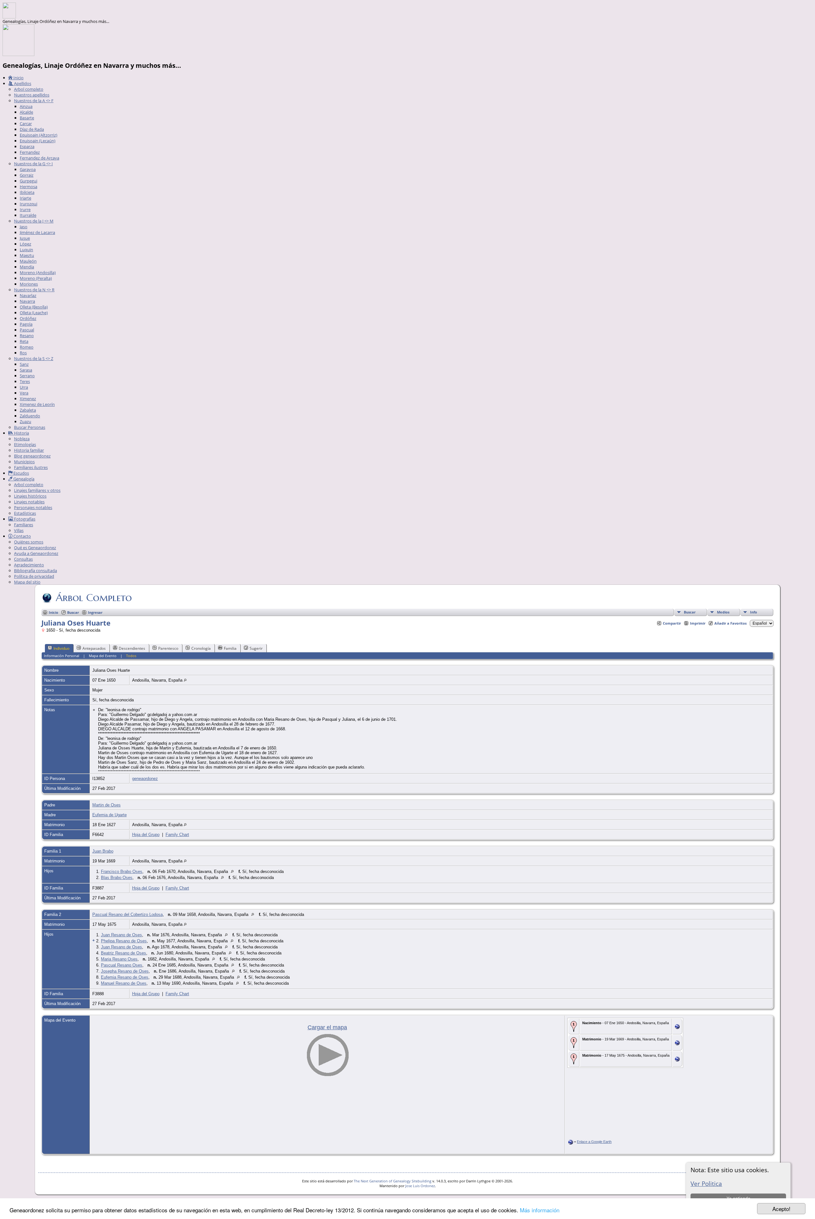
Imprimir (697, 623)
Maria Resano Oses (119, 959)
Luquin (26, 249)
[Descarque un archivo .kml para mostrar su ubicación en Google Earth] (677, 1027)
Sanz (24, 364)
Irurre (25, 209)
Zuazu (25, 421)
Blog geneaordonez (32, 456)
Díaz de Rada (32, 129)
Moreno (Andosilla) (38, 272)
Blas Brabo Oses (116, 877)
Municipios (24, 461)
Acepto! (781, 1209)
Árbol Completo (94, 597)
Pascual (27, 330)
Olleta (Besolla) (34, 307)
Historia (21, 433)
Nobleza (22, 439)
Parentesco (168, 648)
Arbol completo (28, 89)
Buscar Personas (29, 427)
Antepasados (94, 648)
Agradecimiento (29, 565)
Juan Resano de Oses (121, 934)
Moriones (29, 284)
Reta (24, 341)
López (25, 244)
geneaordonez (145, 778)
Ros (23, 353)
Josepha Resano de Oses (125, 971)
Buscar (690, 612)
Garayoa (28, 169)
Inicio (18, 78)
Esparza (27, 146)
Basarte (27, 118)
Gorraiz (26, 175)
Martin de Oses (106, 805)
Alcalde (26, 112)
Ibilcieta (27, 192)
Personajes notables (33, 507)
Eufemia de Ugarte (109, 814)
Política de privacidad (34, 576)
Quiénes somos (28, 542)
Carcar (26, 123)
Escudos (20, 473)
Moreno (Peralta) (36, 278)
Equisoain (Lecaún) (37, 141)
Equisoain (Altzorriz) (38, 135)
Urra (24, 387)
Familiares (23, 525)
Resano (27, 335)
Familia (230, 648)
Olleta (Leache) (34, 312)
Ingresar (95, 612)
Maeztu (27, 255)
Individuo (61, 648)
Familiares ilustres (31, 467)
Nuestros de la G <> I (33, 164)
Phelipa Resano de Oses (124, 941)
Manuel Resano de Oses (123, 983)
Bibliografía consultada (35, 570)
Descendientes (132, 648)
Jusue (25, 238)
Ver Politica (706, 1183)
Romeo (26, 347)
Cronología (201, 648)
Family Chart (177, 834)
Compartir (672, 623)
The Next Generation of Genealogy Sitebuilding (392, 1181)
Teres (25, 381)
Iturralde (28, 215)
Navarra (27, 301)
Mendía (27, 267)
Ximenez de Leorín (37, 404)
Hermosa (28, 186)
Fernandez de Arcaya (39, 158)
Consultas (23, 559)
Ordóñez (28, 318)
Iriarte (25, 198)
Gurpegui (28, 181)
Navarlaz (28, 295)
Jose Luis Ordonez (420, 1185)
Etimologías (25, 444)
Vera (24, 393)
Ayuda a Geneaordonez (36, 553)
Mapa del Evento (103, 655)
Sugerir (256, 648)
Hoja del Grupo (145, 834)
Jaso (23, 227)
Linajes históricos (30, 496)
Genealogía (23, 479)
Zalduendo (30, 416)
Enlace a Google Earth (594, 1142)
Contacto (21, 536)
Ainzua (26, 106)
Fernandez (30, 152)
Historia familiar (29, 450)
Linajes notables (29, 502)
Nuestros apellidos (31, 95)
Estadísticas (25, 513)
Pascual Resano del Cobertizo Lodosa (127, 914)
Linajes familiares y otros (37, 490)
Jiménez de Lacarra (37, 232)
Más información (539, 1210)
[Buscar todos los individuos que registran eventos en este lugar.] (185, 680)
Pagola (26, 324)
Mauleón (28, 261)
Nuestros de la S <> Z (33, 358)
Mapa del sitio (27, 582)
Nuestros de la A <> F (33, 100)
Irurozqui (28, 204)
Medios (723, 612)
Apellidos (22, 83)
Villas (19, 530)
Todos (131, 655)
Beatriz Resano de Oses (123, 953)
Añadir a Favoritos (730, 623)
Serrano (27, 376)
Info (753, 612)
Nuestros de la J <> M (33, 221)
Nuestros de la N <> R (34, 290)
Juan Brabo (102, 851)
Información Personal (61, 655)
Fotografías (24, 519)
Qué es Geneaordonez (35, 547)
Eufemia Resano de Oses (124, 977)
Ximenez (28, 398)
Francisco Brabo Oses (121, 871)
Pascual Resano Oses (121, 965)
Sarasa (26, 370)
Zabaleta (28, 410)
